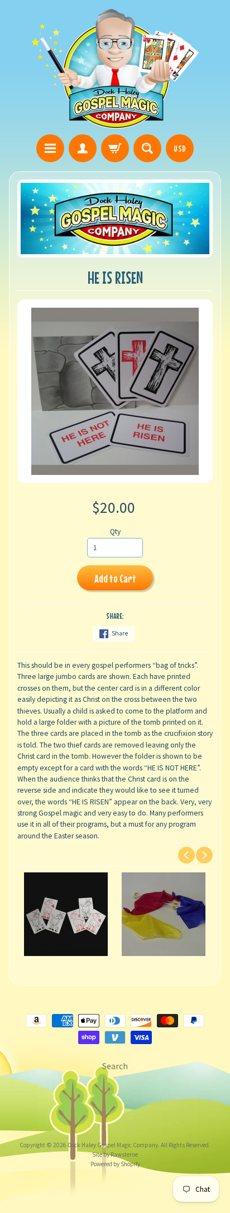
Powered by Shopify (115, 1164)
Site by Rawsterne (115, 1154)
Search (115, 1065)
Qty (115, 531)
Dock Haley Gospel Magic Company (113, 1145)
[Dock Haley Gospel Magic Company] (115, 69)
